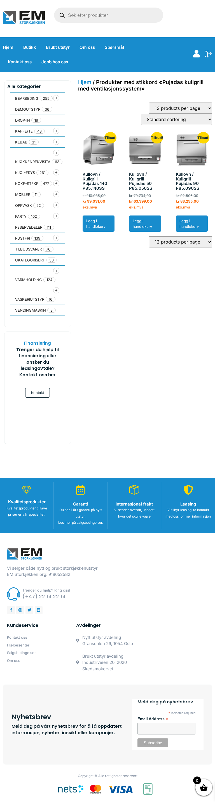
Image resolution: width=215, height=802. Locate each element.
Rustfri (22, 238)
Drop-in (22, 120)
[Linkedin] (39, 610)
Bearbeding (26, 98)
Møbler (22, 194)
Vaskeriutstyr (29, 299)
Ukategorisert (30, 260)
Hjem (8, 47)
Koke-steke (26, 183)
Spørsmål (114, 47)
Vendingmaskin (30, 310)
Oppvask (23, 205)
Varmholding (28, 279)
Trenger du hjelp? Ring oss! (46, 590)
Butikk (29, 47)
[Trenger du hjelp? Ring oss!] (13, 594)
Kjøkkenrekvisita (32, 161)
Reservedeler (28, 227)
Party (21, 216)
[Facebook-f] (11, 610)
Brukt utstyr (58, 47)
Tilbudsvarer (28, 249)
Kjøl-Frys (25, 172)
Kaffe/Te (24, 131)
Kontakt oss (20, 61)
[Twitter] (29, 610)
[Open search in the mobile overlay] (108, 15)
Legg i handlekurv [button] (96, 224)
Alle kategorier (24, 86)
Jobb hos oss (54, 61)
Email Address (152, 719)
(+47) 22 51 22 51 (44, 596)
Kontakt (37, 392)
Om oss (87, 47)
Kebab (21, 142)
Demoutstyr (27, 109)
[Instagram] (20, 610)
